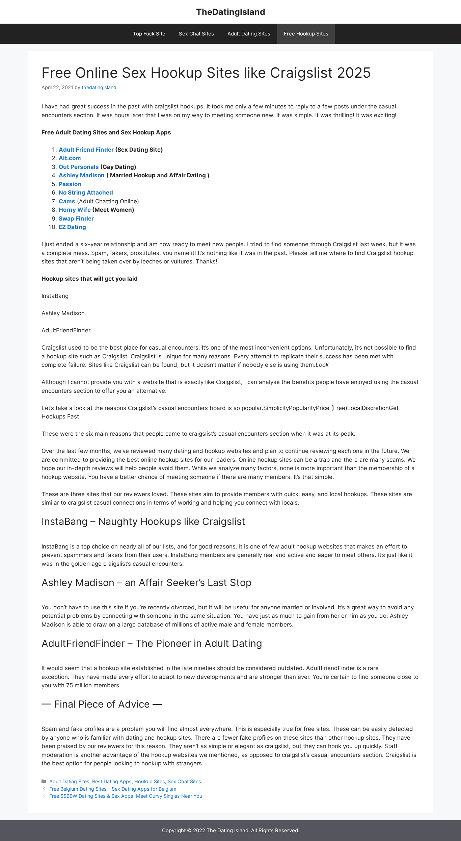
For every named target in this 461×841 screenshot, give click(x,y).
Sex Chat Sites (196, 33)
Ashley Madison (82, 175)
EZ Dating (72, 227)
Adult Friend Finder (86, 149)
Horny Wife (75, 209)
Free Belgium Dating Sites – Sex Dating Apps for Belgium (113, 789)
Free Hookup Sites (306, 33)
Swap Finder (76, 218)
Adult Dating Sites (248, 33)
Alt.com (70, 158)
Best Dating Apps (112, 781)
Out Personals (79, 166)
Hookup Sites (149, 781)
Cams (67, 201)
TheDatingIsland (230, 12)
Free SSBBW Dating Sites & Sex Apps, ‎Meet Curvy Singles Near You (125, 796)
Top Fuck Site (149, 33)
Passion (70, 184)
